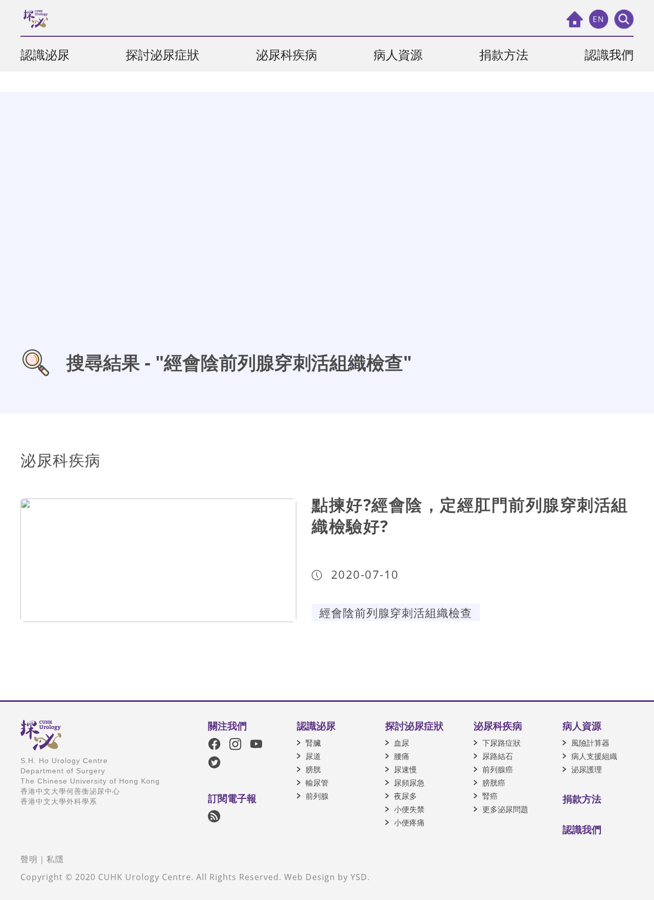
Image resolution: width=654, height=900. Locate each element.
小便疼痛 (409, 822)
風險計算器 (590, 743)
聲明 (29, 859)
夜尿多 (405, 796)
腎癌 (490, 796)
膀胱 (313, 769)
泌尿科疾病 (286, 54)
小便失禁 (409, 809)
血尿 (401, 743)
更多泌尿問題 (505, 809)
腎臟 (313, 743)
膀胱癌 (493, 782)
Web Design (309, 877)
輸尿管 (317, 782)
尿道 (313, 756)
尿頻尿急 (409, 782)
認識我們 (609, 54)
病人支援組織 (594, 756)
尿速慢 (405, 769)
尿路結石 (497, 756)
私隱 (55, 859)
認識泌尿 (44, 54)
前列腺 (317, 796)
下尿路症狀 (501, 743)
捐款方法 (503, 54)
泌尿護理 (586, 769)
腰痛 (401, 756)
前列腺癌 (497, 769)
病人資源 (398, 54)
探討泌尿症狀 (162, 54)
